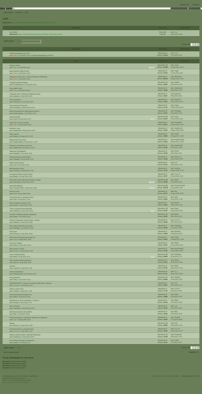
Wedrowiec (178, 76)
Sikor (15, 199)
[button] (198, 44)
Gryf (176, 323)
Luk (14, 165)
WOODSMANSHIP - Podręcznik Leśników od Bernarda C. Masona (30, 283)
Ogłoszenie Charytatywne (17, 151)
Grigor (177, 237)
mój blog (12, 266)
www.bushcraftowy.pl (16, 186)
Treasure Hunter (18, 188)
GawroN (18, 23)
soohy (177, 65)
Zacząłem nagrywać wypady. (18, 82)
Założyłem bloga (14, 117)
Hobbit (15, 342)
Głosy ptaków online (15, 88)
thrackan (24, 23)
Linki (5, 18)
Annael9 (177, 317)
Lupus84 (16, 268)
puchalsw (52, 23)
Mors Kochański (14, 306)
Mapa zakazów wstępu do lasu (19, 71)
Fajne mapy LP (14, 134)
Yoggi (176, 71)
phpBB (17, 376)
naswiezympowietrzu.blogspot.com (20, 295)
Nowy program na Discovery (18, 105)
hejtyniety (16, 211)
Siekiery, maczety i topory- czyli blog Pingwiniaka (24, 335)
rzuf (176, 283)
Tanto (15, 55)
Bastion (15, 136)
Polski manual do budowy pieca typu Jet (22, 237)
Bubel (176, 214)
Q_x (176, 271)
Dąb (47, 23)
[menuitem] (12, 382)
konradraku (17, 107)
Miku (14, 314)
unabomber (17, 308)
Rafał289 (16, 153)
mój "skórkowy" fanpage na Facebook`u (22, 340)
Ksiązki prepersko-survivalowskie (20, 157)
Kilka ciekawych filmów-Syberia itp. (20, 260)
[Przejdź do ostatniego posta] (179, 53)
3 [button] (196, 45)
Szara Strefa (13, 32)
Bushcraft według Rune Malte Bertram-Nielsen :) (24, 111)
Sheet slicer (13, 231)
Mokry (15, 245)
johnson (16, 325)
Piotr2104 (16, 102)
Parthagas (178, 111)
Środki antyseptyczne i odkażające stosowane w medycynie (28, 317)
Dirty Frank (16, 182)
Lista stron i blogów (15, 243)
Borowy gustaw (18, 113)
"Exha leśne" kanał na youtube (19, 122)
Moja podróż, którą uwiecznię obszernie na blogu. (25, 180)
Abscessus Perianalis (34, 23)
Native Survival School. (16, 163)
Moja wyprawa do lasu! (16, 168)
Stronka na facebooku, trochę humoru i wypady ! (24, 220)
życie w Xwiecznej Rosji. (17, 254)
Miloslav (12, 323)
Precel (177, 151)
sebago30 (16, 159)
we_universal (9, 380)
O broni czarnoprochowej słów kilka (20, 209)
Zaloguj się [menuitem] (195, 4)
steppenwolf (178, 88)
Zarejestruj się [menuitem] (184, 4)
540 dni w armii (14, 191)
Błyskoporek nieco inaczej (17, 140)
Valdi (43, 23)
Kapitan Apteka (18, 142)
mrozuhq (16, 170)
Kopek (177, 105)
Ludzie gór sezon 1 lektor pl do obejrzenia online (24, 94)
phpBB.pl (22, 378)
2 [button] (194, 45)
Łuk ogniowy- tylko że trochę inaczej (20, 174)
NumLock (16, 234)
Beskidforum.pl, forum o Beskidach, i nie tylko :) (24, 300)
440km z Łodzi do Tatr (16, 289)
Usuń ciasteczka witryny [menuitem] (171, 376)
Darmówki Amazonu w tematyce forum (21, 329)
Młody (177, 300)
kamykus (16, 291)
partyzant (16, 96)
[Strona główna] (101, 8)
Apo (176, 191)
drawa (15, 216)
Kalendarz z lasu (14, 128)
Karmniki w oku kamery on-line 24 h (20, 145)
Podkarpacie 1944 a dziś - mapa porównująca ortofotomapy (28, 77)
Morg (13, 23)
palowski (177, 277)
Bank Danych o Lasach (16, 249)
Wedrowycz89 (17, 274)
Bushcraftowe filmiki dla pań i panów (21, 226)
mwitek (177, 82)
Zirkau (177, 180)
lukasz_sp (178, 157)
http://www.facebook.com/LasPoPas (20, 312)
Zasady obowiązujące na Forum (19, 53)
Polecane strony (14, 65)
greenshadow (179, 248)
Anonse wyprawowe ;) (16, 272)
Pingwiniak (16, 337)
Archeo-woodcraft (15, 100)
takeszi (15, 262)
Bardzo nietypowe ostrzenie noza (20, 203)
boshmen (178, 231)
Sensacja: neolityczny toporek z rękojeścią (22, 214)
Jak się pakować (14, 277)
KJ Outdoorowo (18, 84)
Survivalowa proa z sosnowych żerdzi (21, 197)
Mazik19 (16, 222)
